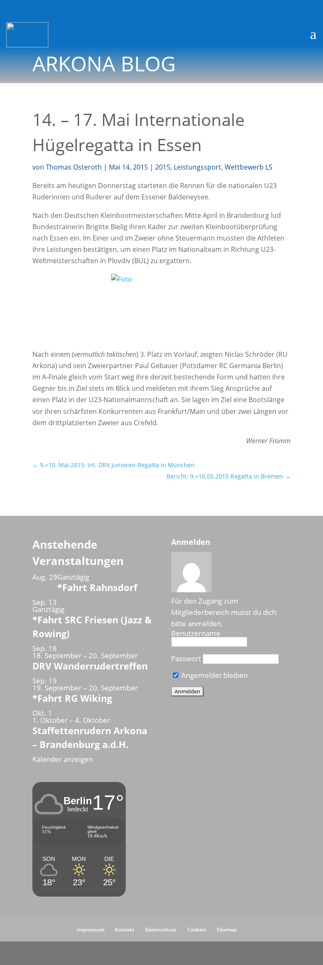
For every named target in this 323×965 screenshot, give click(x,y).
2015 (162, 167)
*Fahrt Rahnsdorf (97, 587)
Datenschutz (161, 929)
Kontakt (125, 929)
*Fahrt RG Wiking (72, 698)
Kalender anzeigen (62, 759)
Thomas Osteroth (74, 167)
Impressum (90, 929)
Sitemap (226, 929)
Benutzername (195, 633)
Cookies (196, 929)
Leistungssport (197, 167)
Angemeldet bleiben (214, 675)
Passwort (186, 658)
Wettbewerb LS (249, 167)
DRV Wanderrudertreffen (90, 665)
